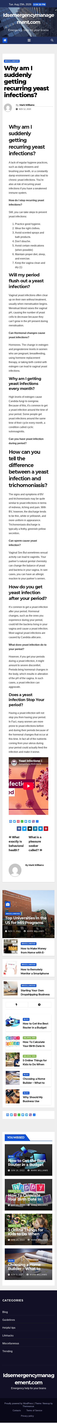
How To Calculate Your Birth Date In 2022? (24, 1199)
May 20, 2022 (18, 1205)
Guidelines (8, 1320)
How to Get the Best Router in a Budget (26, 1162)
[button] (52, 40)
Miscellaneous (12, 61)
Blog (26, 1019)
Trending (7, 1351)
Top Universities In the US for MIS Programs (26, 920)
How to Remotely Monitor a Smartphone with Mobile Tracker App (36, 973)
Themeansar (28, 1406)
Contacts (17, 1410)
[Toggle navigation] (29, 40)
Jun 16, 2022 (18, 1170)
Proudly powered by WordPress (19, 1403)
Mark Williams (27, 105)
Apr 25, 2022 (18, 1240)
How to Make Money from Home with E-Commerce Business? (34, 952)
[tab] (17, 1005)
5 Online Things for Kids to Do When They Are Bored (25, 1234)
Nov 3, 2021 (14, 931)
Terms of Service (34, 1410)
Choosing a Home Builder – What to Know (24, 1268)
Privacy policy (27, 1416)
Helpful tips (29, 1038)
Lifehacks (7, 1335)
